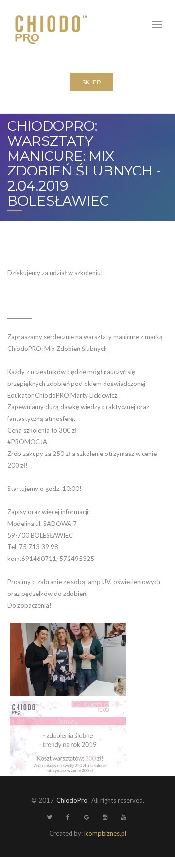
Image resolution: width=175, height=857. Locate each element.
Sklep (91, 82)
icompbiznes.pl (105, 833)
